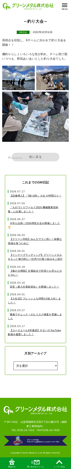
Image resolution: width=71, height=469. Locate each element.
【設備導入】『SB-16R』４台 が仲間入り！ (35, 195)
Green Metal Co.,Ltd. (32, 453)
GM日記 (23, 32)
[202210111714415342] (35, 117)
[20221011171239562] (18, 78)
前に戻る (35, 156)
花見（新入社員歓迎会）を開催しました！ (34, 286)
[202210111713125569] (52, 78)
